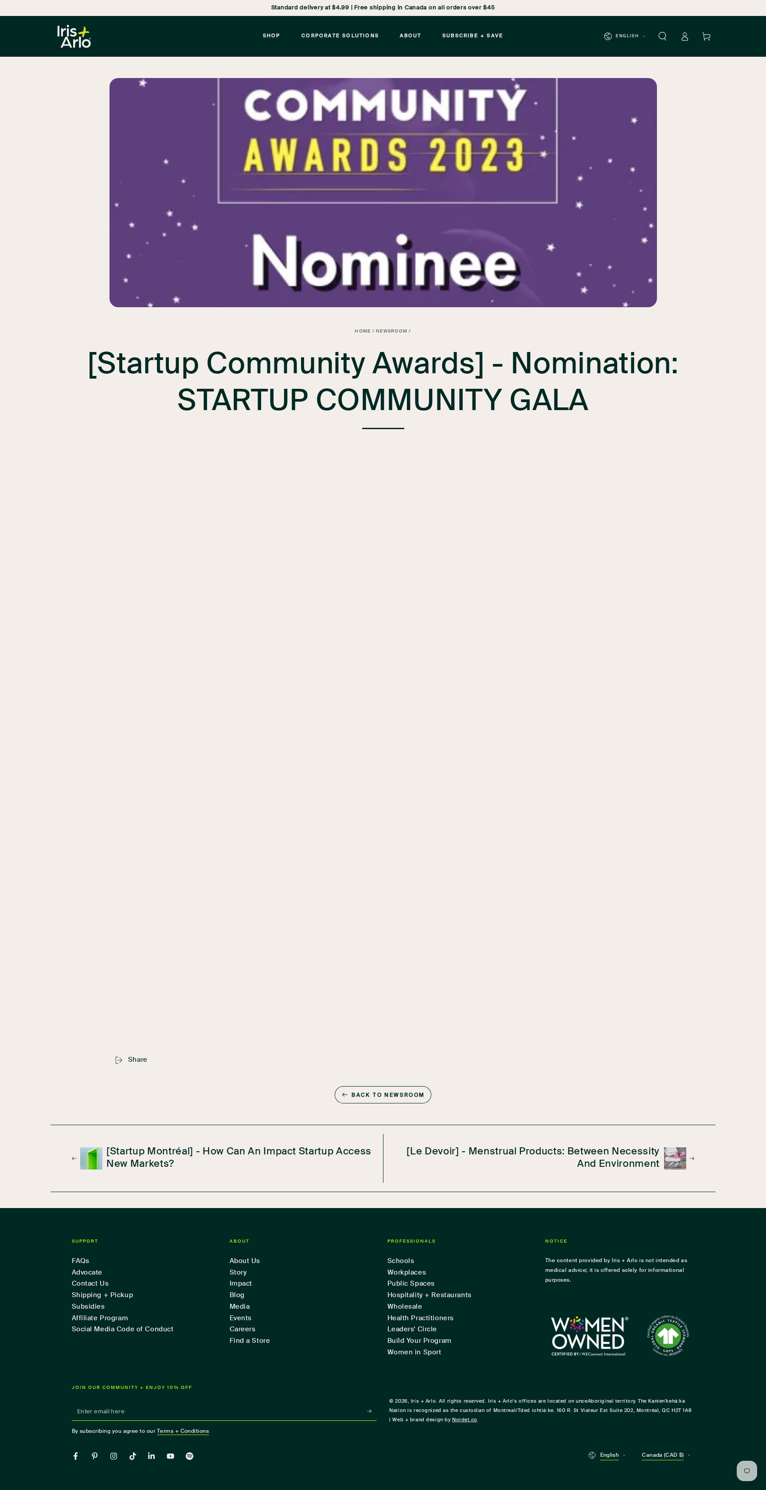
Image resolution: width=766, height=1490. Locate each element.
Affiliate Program (100, 1318)
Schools (400, 1261)
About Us (245, 1261)
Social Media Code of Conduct (123, 1329)
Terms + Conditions (183, 1431)
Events (241, 1318)
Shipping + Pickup (102, 1295)
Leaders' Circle (412, 1329)
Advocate (87, 1272)
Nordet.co (464, 1420)
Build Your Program (419, 1340)
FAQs (81, 1261)
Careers (243, 1329)
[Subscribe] (372, 1411)
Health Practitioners (420, 1318)
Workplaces (406, 1272)
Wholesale (404, 1306)
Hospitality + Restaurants (429, 1295)
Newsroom (391, 331)
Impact (241, 1283)
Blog (237, 1295)
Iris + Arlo (423, 1401)
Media (240, 1306)
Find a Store (250, 1340)
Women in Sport (414, 1352)
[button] (662, 36)
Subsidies (88, 1306)
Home (363, 331)
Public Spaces (411, 1283)
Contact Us (90, 1283)
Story (238, 1272)
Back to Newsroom (388, 1095)
